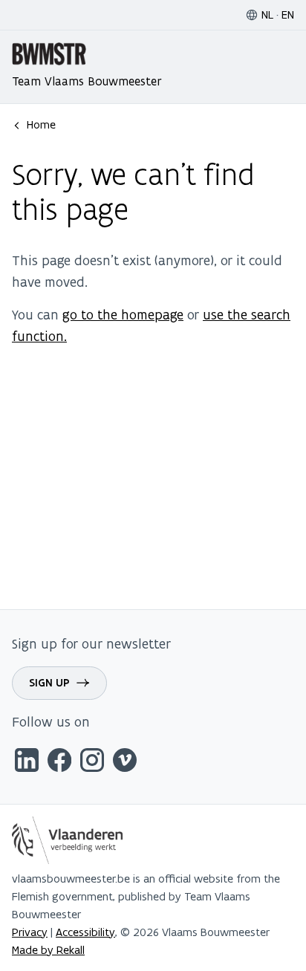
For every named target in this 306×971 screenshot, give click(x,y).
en (287, 14)
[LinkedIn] (27, 762)
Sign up (49, 682)
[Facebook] (59, 762)
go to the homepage (122, 314)
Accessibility (85, 932)
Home (41, 124)
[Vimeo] (125, 762)
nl (267, 14)
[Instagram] (92, 762)
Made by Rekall (48, 950)
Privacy (30, 932)
